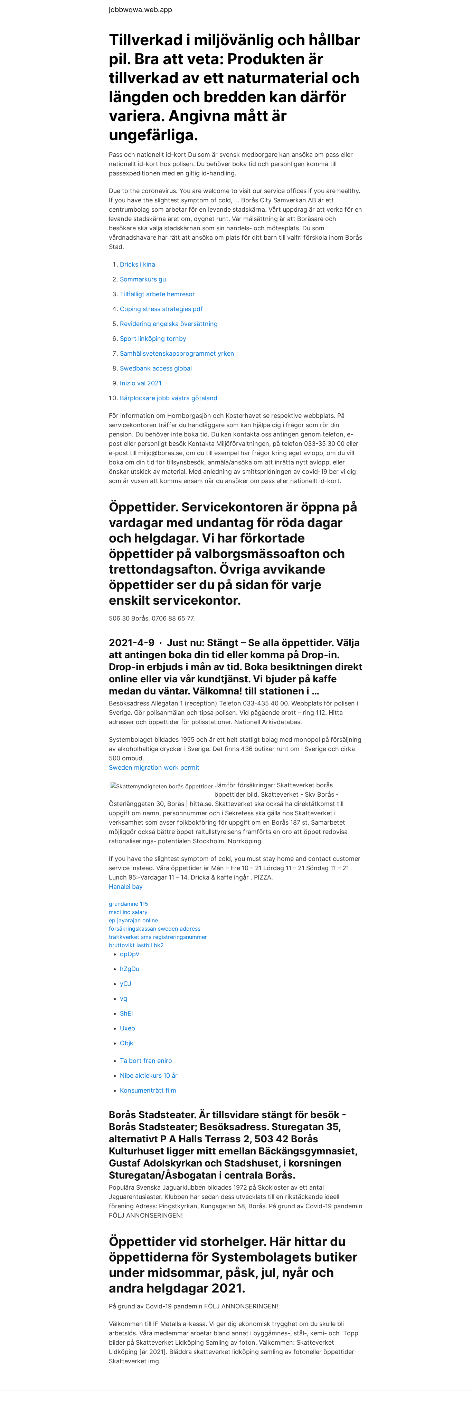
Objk (126, 1043)
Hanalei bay (126, 886)
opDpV (130, 954)
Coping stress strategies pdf (161, 309)
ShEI (126, 1013)
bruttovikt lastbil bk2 (136, 945)
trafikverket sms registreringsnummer (158, 936)
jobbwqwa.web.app (140, 9)
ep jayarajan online (133, 920)
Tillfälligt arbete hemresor (157, 294)
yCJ (125, 983)
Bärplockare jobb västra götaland (168, 398)
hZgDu (129, 968)
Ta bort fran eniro (146, 1060)
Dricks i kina (137, 264)
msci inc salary (128, 912)
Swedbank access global (156, 368)
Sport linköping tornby (153, 338)
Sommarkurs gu (143, 279)
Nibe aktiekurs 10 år (149, 1075)
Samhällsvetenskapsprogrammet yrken (177, 353)
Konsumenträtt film (148, 1090)
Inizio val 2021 (140, 383)
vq (123, 998)
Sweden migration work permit (154, 767)
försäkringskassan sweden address (154, 928)
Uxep (127, 1028)
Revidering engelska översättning (169, 323)
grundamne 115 (128, 903)
